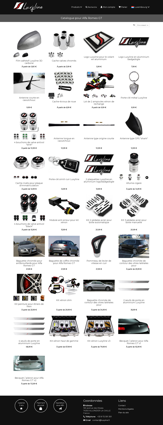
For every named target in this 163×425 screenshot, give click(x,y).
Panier (124, 7)
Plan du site (123, 412)
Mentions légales (126, 409)
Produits (75, 7)
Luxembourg (141, 7)
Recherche (92, 7)
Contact (122, 405)
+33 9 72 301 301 (104, 416)
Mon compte (109, 7)
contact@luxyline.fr (101, 420)
